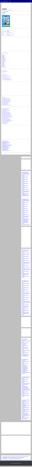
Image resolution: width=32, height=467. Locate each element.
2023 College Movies (5, 122)
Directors (17, 456)
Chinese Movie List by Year (6, 457)
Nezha (23, 344)
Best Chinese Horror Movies (26, 383)
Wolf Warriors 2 (24, 342)
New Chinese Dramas (11, 458)
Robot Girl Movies (24, 418)
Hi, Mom (23, 343)
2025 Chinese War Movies (25, 218)
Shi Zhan (3, 57)
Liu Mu (3, 63)
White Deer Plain (4, 146)
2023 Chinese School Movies (6, 121)
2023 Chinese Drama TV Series (6, 98)
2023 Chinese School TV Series (6, 101)
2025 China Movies (24, 219)
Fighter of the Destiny (5, 150)
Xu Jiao (3, 56)
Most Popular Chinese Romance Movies (7, 116)
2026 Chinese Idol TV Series (26, 262)
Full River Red (24, 347)
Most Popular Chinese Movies (6, 110)
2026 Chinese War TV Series (26, 268)
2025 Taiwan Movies (25, 221)
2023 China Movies (4, 117)
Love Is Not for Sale (5, 147)
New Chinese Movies (5, 458)
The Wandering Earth (25, 345)
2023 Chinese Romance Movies (6, 119)
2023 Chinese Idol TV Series (6, 99)
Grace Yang (3, 59)
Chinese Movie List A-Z (18, 458)
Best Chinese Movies (5, 109)
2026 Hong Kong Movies (25, 195)
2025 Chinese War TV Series (26, 301)
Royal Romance (4, 148)
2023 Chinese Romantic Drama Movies (7, 120)
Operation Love (4, 149)
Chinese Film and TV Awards (14, 457)
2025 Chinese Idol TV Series (26, 292)
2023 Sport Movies (4, 123)
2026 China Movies (24, 194)
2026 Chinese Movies (25, 172)
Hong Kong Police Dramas (25, 417)
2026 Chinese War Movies (25, 193)
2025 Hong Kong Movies (25, 220)
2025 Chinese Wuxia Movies (26, 224)
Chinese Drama (9, 35)
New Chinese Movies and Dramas (6, 456)
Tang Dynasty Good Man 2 (5, 144)
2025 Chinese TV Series (25, 280)
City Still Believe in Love (5, 145)
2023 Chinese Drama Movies (6, 118)
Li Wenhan (3, 55)
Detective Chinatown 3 (25, 348)
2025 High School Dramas (25, 312)
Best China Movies (4, 111)
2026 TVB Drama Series (25, 273)
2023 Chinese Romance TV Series (6, 100)
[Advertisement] (16, 5)
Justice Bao (3, 143)
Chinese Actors (14, 456)
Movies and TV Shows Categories (24, 456)
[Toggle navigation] (30, 1)
